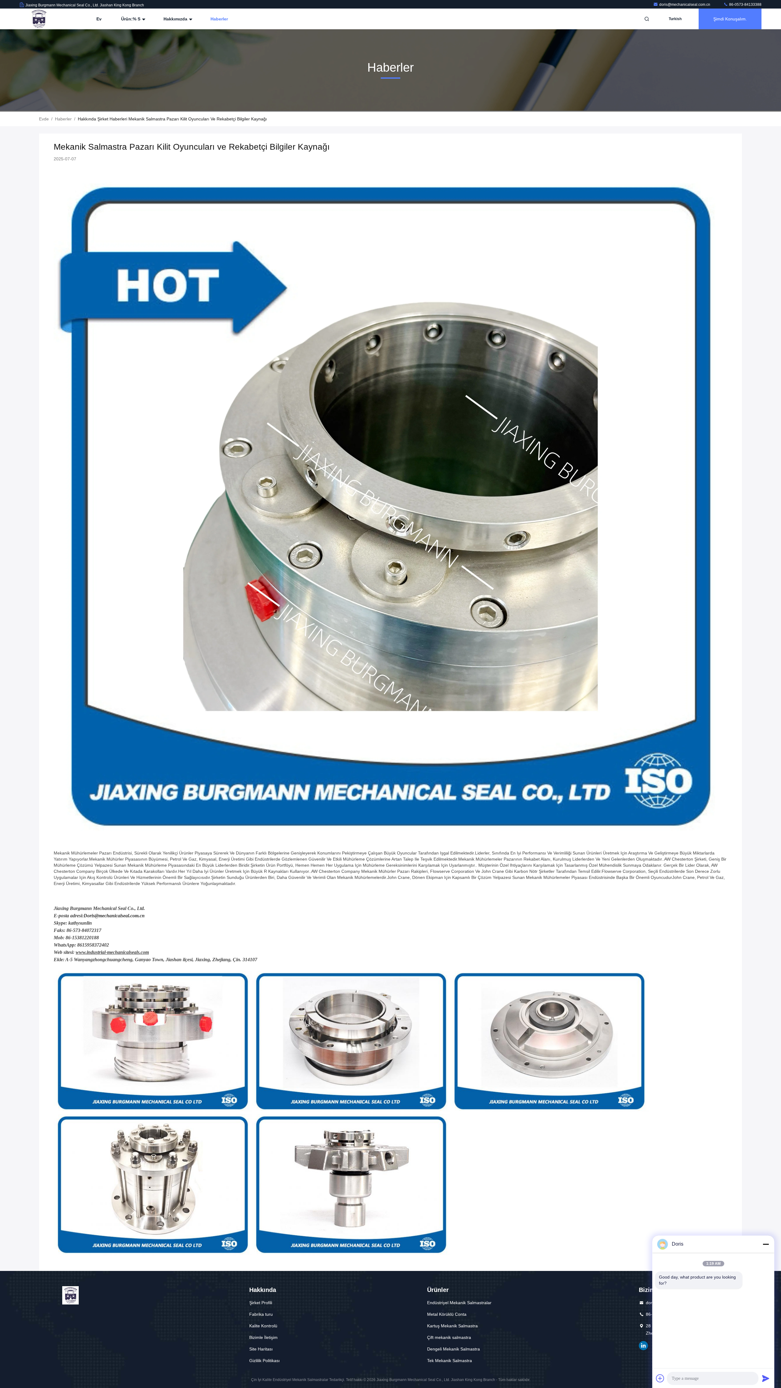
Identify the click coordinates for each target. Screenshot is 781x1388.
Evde (44, 118)
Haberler (219, 18)
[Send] (766, 1378)
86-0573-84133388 (744, 4)
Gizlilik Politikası (264, 1360)
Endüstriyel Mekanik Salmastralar (459, 1302)
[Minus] (765, 1244)
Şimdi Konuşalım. (730, 18)
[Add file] (660, 1378)
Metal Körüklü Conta (446, 1314)
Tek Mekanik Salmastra (449, 1360)
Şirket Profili (260, 1302)
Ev (99, 18)
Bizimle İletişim (263, 1337)
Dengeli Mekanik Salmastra (453, 1349)
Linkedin (643, 1345)
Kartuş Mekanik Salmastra (452, 1325)
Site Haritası (261, 1349)
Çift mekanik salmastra (449, 1337)
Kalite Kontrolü (263, 1325)
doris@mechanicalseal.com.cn (685, 4)
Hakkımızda (176, 18)
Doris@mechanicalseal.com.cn (114, 915)
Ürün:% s (131, 18)
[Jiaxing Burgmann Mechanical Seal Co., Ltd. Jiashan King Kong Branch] (39, 19)
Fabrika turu (261, 1314)
